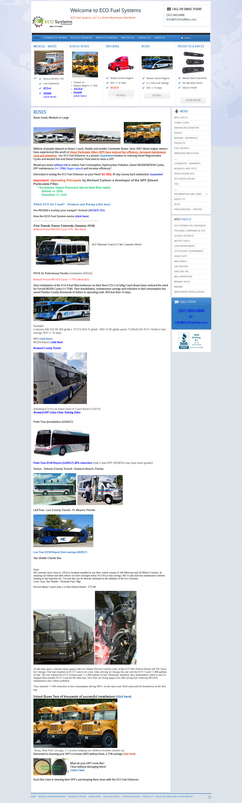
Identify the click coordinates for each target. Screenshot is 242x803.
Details (121, 95)
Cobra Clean (77, 770)
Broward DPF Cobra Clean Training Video (56, 412)
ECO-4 (78, 89)
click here (82, 216)
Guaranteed (106, 155)
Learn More (193, 100)
